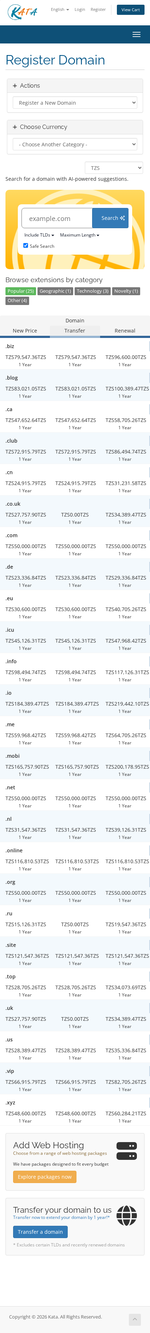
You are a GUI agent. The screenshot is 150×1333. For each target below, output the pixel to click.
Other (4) (17, 300)
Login (80, 9)
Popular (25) (21, 291)
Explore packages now (45, 1176)
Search (111, 217)
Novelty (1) (126, 291)
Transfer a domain (40, 1231)
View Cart (131, 9)
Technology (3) (92, 291)
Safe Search (42, 246)
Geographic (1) (55, 291)
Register (98, 9)
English (58, 9)
